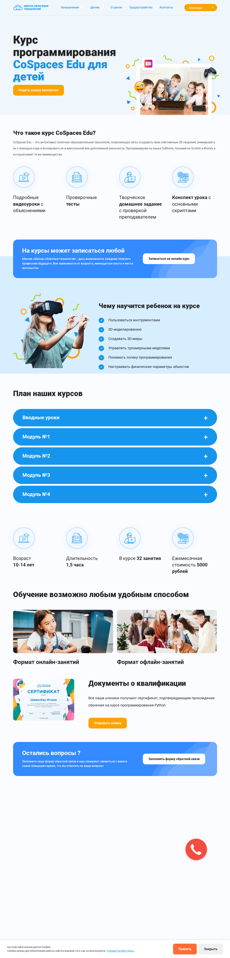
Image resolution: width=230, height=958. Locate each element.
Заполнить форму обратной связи (174, 759)
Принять (184, 949)
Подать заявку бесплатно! (38, 90)
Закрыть (210, 949)
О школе (116, 7)
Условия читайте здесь (120, 950)
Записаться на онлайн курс (168, 259)
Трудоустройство (141, 7)
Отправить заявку (107, 723)
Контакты (166, 7)
